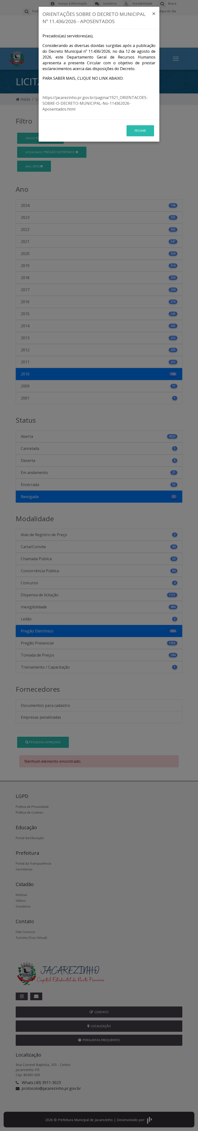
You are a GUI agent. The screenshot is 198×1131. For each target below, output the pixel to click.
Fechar (140, 130)
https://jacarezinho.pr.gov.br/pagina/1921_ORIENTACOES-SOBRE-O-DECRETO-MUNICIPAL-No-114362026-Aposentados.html (95, 103)
